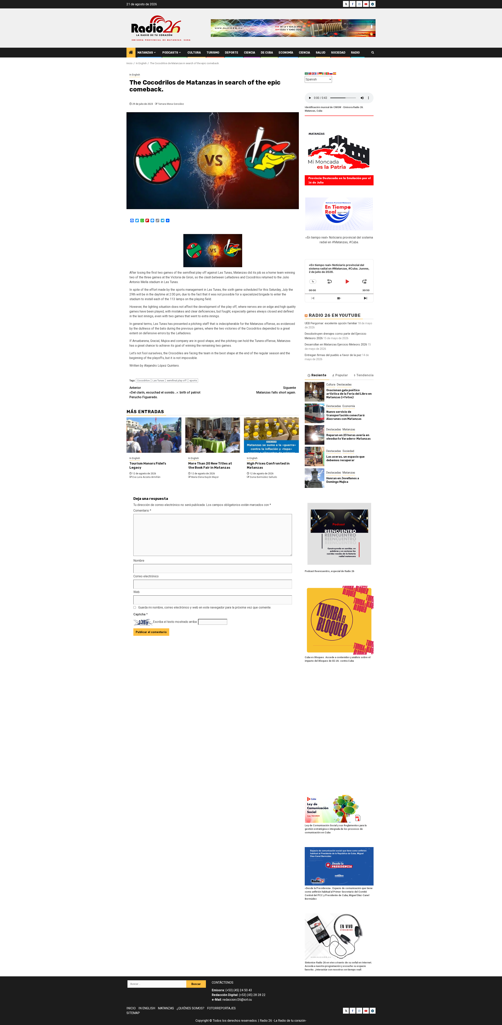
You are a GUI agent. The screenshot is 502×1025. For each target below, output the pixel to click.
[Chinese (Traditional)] (310, 73)
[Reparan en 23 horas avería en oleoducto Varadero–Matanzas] (314, 435)
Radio (355, 52)
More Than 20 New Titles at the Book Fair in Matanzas (210, 465)
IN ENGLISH (146, 1008)
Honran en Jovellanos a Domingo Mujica (342, 480)
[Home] (131, 53)
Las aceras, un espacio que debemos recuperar (345, 458)
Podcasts (170, 52)
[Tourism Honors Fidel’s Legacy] (153, 435)
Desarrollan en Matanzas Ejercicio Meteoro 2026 (336, 344)
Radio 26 (266, 1020)
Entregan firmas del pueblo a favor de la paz (333, 355)
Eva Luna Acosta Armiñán (146, 477)
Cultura (194, 52)
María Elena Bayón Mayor (205, 477)
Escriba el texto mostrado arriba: (175, 622)
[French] (317, 73)
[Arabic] (306, 73)
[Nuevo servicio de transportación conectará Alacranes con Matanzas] (314, 413)
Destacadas (344, 384)
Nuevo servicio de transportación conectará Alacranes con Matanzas (345, 415)
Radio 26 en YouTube (335, 315)
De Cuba (267, 52)
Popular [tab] (341, 375)
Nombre (138, 560)
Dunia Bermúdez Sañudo (263, 477)
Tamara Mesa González (171, 104)
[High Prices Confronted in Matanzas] (271, 435)
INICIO (131, 1008)
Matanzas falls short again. (276, 390)
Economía (286, 52)
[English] (313, 73)
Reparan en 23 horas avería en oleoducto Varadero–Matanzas (348, 437)
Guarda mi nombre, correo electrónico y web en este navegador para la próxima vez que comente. (204, 607)
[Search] (372, 52)
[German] (320, 73)
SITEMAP (133, 1013)
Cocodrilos (143, 380)
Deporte (231, 52)
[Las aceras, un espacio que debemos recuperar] (314, 456)
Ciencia (249, 52)
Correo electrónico (146, 576)
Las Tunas (158, 380)
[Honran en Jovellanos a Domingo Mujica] (314, 478)
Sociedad (338, 52)
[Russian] (331, 73)
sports (193, 380)
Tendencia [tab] (365, 375)
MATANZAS (166, 1008)
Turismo (212, 52)
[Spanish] (334, 73)
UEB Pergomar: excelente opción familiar (331, 323)
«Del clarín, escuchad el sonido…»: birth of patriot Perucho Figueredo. (164, 392)
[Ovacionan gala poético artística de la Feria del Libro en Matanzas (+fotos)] (314, 392)
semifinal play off (176, 380)
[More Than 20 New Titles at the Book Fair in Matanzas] (212, 435)
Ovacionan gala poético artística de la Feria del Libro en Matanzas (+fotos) (349, 394)
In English (134, 74)
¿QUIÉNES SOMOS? (190, 1008)
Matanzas (145, 52)
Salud (320, 52)
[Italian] (324, 73)
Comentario (142, 510)
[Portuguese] (327, 73)
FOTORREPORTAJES (221, 1008)
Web (136, 592)
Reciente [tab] (318, 375)
